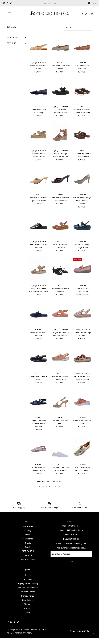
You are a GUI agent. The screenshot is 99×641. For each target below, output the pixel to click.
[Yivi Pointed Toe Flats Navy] (38, 91)
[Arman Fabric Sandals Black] (60, 91)
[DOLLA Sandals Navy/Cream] (82, 226)
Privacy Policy (27, 596)
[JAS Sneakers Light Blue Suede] (60, 449)
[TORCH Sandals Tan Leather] (82, 402)
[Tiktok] (10, 3)
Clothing (27, 530)
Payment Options (27, 592)
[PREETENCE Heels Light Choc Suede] (38, 179)
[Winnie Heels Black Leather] (60, 270)
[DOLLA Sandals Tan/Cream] (60, 226)
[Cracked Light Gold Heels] (60, 402)
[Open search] (82, 14)
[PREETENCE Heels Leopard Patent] (60, 179)
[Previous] (28, 3)
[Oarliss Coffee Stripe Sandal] (82, 314)
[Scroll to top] (93, 633)
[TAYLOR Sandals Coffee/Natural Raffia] (38, 270)
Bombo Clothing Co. (32, 630)
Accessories (27, 539)
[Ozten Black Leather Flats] (38, 358)
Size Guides (27, 600)
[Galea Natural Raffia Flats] (38, 47)
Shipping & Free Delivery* (27, 583)
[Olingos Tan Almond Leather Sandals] (60, 314)
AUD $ (93, 3)
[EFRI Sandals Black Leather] (38, 226)
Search (27, 575)
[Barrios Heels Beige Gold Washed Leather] (82, 179)
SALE (27, 547)
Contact (27, 608)
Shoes (28, 535)
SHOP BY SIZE (28, 559)
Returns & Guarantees (28, 587)
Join (71, 562)
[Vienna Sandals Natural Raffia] (38, 135)
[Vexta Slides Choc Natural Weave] (82, 358)
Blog (28, 612)
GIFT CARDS (28, 551)
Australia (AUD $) (81, 631)
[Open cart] (90, 14)
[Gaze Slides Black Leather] (38, 314)
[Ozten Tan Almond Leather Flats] (60, 358)
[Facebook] (1, 3)
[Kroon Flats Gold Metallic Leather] (82, 449)
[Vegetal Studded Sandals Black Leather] (38, 402)
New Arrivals (27, 526)
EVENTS (28, 555)
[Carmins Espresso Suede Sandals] (82, 135)
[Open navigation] (9, 14)
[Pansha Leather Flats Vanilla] (60, 47)
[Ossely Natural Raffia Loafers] (82, 270)
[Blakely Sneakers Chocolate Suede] (82, 91)
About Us (28, 579)
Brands (27, 543)
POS (44, 630)
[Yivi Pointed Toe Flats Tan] (82, 47)
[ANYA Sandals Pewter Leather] (38, 449)
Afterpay (27, 604)
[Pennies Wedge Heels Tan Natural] (60, 135)
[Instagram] (4, 3)
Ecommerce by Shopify (21, 633)
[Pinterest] (7, 3)
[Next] (71, 3)
